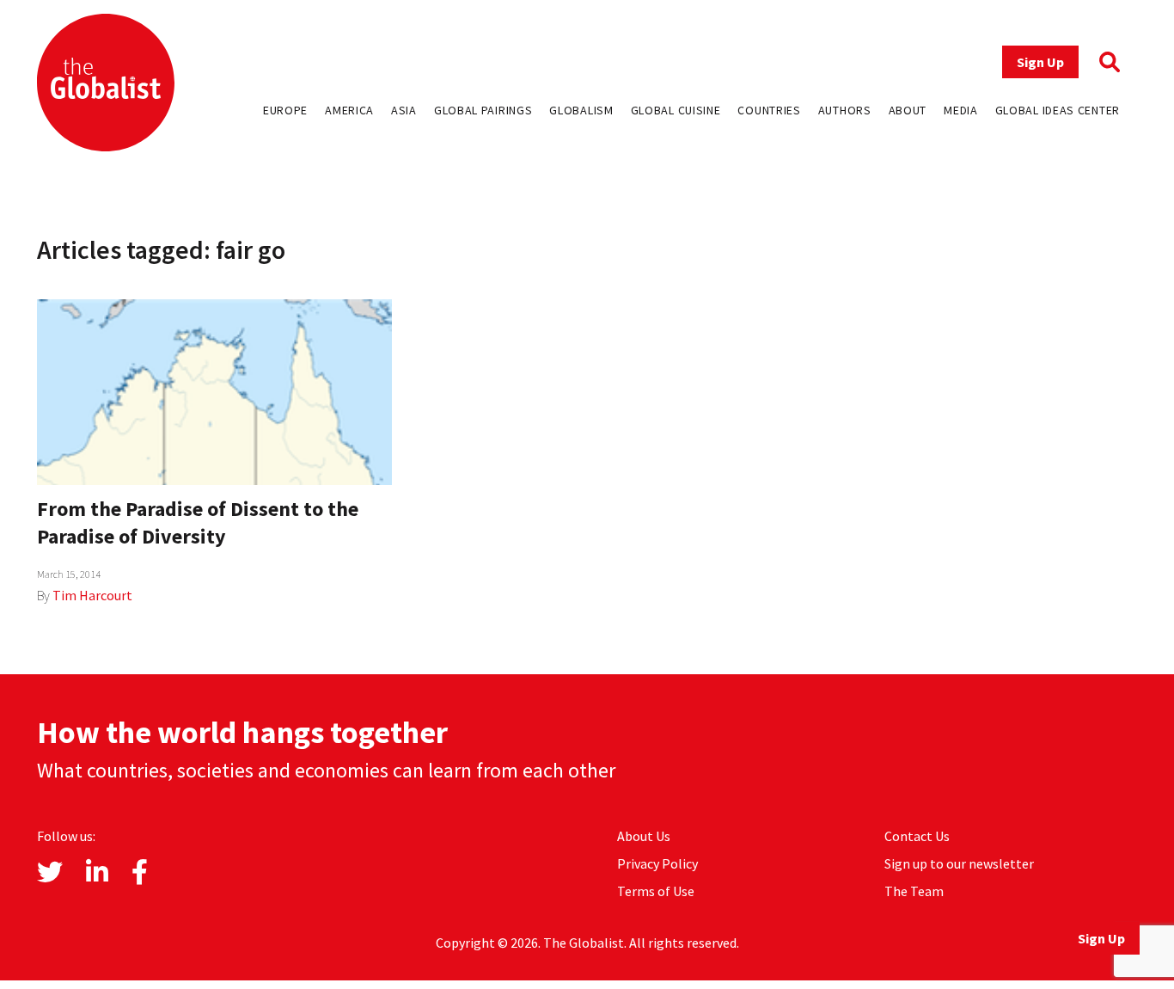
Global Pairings (483, 110)
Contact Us (917, 836)
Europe (285, 110)
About (908, 110)
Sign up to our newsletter (959, 863)
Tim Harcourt (92, 595)
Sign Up (1040, 62)
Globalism (581, 110)
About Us (643, 836)
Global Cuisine (676, 110)
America (349, 110)
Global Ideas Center (1057, 110)
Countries (768, 110)
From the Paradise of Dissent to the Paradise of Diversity (197, 522)
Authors (844, 110)
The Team (914, 891)
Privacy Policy (657, 863)
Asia (404, 110)
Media (961, 110)
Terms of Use (655, 891)
